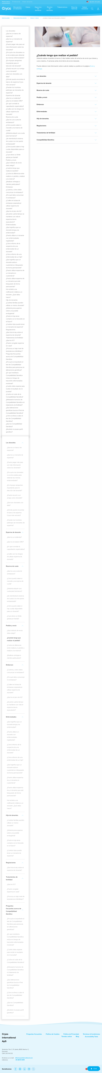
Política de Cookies (52, 1034)
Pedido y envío (34, 18)
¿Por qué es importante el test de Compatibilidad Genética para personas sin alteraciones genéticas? (15, 924)
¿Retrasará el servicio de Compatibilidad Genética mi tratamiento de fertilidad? (15, 402)
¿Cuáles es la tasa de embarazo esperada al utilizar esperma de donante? (14, 689)
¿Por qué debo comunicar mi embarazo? (16, 678)
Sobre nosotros (84, 8)
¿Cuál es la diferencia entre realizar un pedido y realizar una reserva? (15, 176)
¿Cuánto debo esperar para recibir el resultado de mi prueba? (15, 389)
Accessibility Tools (91, 1037)
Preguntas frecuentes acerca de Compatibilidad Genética (14, 356)
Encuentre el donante (17, 8)
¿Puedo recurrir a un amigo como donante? (14, 496)
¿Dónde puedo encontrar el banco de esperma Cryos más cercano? (15, 82)
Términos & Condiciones (91, 1034)
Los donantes (10, 31)
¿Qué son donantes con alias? (15, 504)
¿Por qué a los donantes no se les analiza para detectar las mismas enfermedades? (15, 55)
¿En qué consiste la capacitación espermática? (16, 548)
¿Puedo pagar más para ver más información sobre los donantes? (15, 47)
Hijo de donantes (12, 300)
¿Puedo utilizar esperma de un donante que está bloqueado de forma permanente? (15, 792)
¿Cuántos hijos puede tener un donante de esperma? (14, 853)
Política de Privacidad (71, 1034)
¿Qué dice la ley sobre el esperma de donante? (15, 869)
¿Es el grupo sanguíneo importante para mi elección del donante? (14, 63)
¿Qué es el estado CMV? (14, 101)
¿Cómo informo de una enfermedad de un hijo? (15, 758)
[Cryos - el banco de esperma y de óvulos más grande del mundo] (6, 9)
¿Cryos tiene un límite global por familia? (14, 617)
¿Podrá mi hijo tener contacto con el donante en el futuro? (15, 319)
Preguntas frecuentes (19, 18)
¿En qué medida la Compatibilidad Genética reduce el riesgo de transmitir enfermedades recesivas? (14, 378)
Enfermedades (11, 225)
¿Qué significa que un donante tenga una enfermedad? (13, 230)
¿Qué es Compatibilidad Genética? (15, 1004)
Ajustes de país (95, 1)
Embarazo (9, 187)
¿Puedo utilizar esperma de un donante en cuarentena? (15, 273)
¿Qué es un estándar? (13, 98)
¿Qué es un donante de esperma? (15, 456)
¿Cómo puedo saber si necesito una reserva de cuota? (14, 127)
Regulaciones (10, 330)
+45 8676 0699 (20, 1060)
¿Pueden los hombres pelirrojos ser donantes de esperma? (15, 90)
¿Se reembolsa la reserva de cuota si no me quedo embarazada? (14, 141)
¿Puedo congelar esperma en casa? (13, 890)
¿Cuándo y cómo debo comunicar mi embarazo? (15, 671)
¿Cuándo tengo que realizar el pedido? (14, 639)
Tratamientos (62, 7)
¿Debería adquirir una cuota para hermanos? (14, 590)
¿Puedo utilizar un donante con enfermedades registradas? (15, 238)
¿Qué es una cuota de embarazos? (14, 572)
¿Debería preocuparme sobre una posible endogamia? (14, 311)
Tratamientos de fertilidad (14, 338)
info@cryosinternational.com (24, 1058)
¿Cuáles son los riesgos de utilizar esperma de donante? (15, 111)
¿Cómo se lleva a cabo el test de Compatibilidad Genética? (14, 418)
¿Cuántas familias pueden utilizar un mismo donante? (15, 823)
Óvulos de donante (50, 8)
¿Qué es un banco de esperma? (14, 449)
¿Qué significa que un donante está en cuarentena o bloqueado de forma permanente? (15, 769)
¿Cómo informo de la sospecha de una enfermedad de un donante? (14, 749)
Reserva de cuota (12, 117)
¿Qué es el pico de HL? (13, 211)
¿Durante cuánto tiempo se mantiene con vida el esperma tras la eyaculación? (15, 706)
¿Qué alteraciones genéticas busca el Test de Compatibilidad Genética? (15, 410)
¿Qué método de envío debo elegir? (15, 632)
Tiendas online (66, 1037)
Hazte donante (27, 2)
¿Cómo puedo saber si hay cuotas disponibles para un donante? (15, 149)
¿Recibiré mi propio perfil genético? (15, 1011)
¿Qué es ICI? (10, 340)
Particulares (6, 2)
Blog (77, 1037)
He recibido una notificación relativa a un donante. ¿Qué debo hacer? (15, 804)
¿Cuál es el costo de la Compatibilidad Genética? (15, 961)
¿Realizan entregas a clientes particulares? (14, 656)
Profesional (16, 2)
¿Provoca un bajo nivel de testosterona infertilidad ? (15, 897)
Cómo (28, 7)
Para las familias (74, 8)
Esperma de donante (38, 8)
